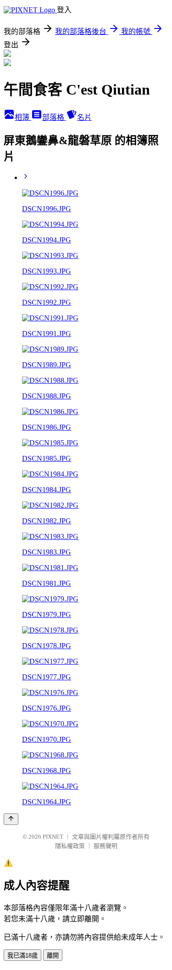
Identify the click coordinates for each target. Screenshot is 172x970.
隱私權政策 (70, 845)
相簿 (23, 117)
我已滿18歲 (22, 955)
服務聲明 (105, 845)
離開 (53, 955)
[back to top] (11, 819)
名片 (84, 117)
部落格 (54, 117)
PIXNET (53, 836)
